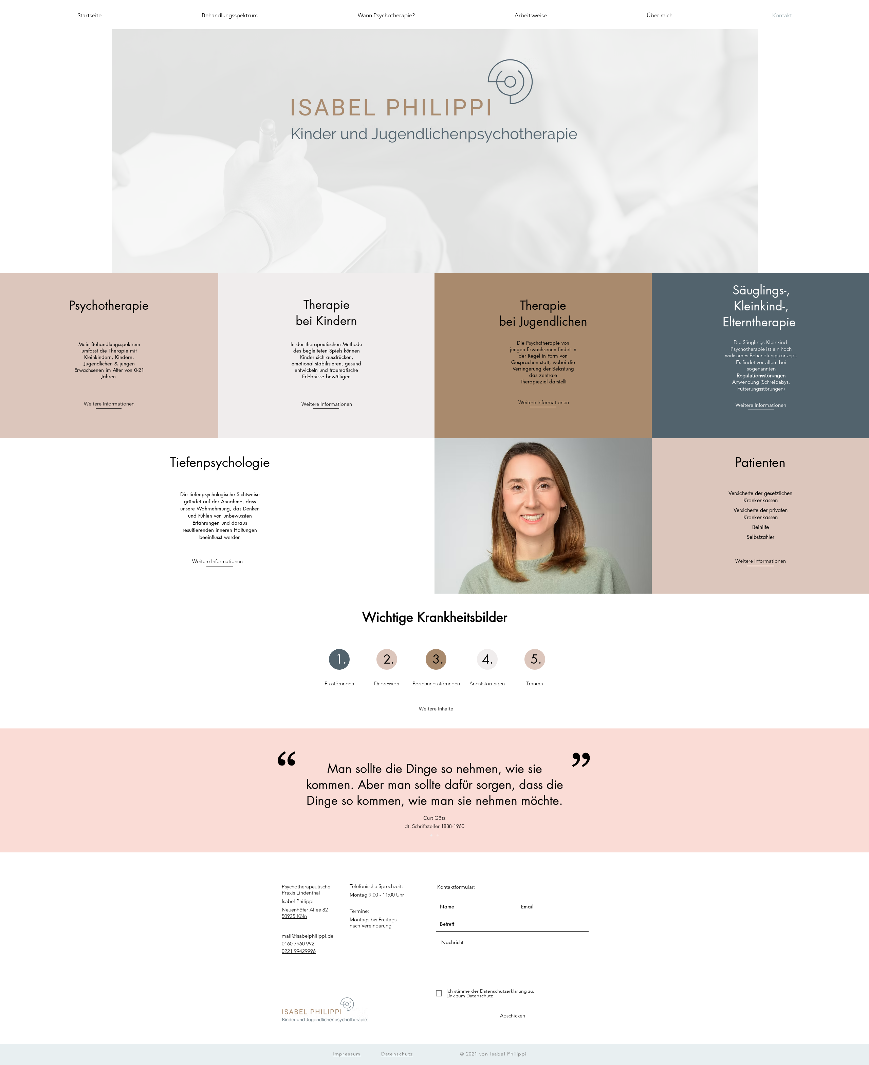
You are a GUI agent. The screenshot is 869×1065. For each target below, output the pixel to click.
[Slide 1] (431, 835)
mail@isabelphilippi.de (307, 936)
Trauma (534, 683)
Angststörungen (487, 683)
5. (536, 659)
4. (487, 659)
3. (438, 659)
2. (388, 659)
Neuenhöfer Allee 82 (305, 909)
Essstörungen (339, 683)
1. (341, 659)
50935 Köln (294, 916)
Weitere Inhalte (436, 708)
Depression (386, 683)
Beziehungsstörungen (436, 683)
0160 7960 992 (298, 943)
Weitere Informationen (109, 403)
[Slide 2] (438, 835)
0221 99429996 (299, 951)
